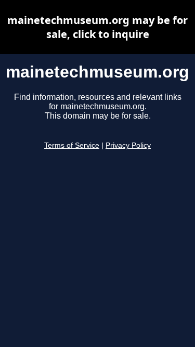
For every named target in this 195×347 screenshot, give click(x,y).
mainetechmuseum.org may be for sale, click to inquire (97, 27)
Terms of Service (71, 145)
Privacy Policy (128, 145)
